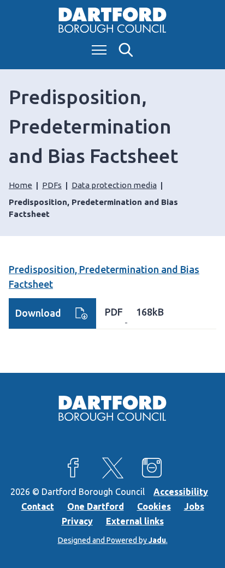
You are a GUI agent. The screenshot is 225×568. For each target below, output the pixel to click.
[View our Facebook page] (73, 467)
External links (135, 521)
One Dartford (95, 506)
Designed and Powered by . (113, 540)
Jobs (194, 506)
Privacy (77, 521)
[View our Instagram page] (151, 467)
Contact (37, 506)
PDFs (52, 185)
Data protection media (114, 185)
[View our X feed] (112, 467)
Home (20, 185)
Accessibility (180, 492)
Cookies (154, 506)
